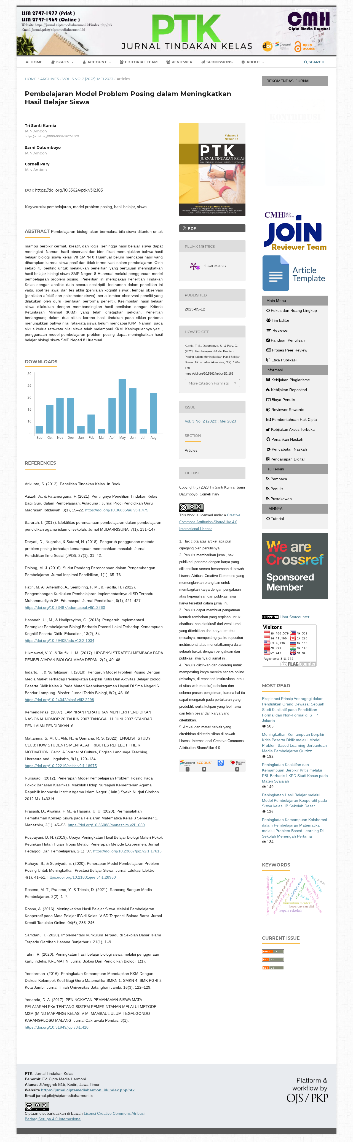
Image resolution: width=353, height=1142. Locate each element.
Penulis (277, 489)
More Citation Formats (209, 383)
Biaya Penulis (283, 399)
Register (303, 9)
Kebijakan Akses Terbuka (293, 429)
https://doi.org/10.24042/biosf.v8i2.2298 (59, 699)
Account (97, 62)
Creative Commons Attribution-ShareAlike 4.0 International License (209, 522)
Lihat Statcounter (294, 617)
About (253, 62)
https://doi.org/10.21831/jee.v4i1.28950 (81, 877)
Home (36, 62)
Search (316, 62)
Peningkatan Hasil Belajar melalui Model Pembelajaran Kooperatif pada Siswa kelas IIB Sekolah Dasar (294, 800)
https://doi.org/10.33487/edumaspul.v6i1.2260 (65, 607)
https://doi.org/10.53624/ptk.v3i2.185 (69, 190)
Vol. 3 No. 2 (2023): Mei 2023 (87, 79)
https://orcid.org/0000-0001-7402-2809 (52, 136)
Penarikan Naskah (287, 439)
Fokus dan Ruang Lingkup (294, 310)
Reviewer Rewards (287, 409)
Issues (62, 62)
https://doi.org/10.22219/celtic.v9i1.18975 (61, 766)
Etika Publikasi (283, 360)
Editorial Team (140, 62)
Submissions (218, 62)
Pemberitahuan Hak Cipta (294, 419)
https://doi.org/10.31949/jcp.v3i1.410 (57, 1027)
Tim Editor (280, 320)
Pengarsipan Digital (287, 459)
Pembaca (279, 479)
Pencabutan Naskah (289, 449)
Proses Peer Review (289, 350)
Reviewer (181, 62)
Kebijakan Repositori (289, 390)
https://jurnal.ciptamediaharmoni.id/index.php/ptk (88, 1090)
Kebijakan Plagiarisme (290, 380)
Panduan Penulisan (288, 340)
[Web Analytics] (270, 617)
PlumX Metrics (214, 267)
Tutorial (277, 518)
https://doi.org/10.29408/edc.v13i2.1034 (59, 640)
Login (322, 9)
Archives (49, 79)
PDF (191, 228)
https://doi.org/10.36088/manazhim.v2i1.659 (106, 825)
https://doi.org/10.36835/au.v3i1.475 (116, 510)
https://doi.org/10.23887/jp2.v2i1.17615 (127, 851)
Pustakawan (281, 499)
